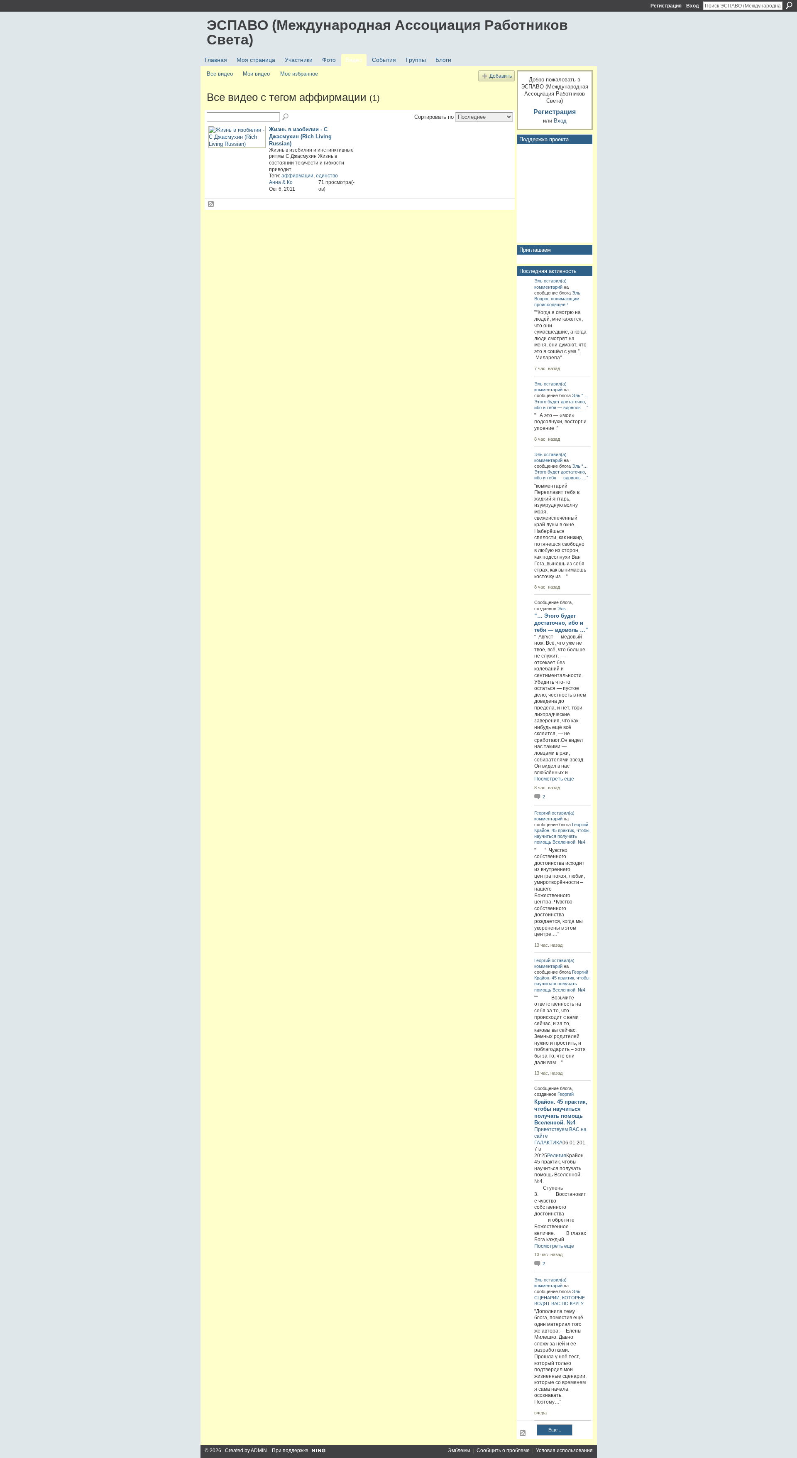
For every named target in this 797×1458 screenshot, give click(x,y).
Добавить (500, 76)
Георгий (542, 812)
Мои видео (256, 74)
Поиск (789, 5)
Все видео (220, 74)
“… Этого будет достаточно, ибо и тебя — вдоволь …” (561, 401)
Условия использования (564, 1450)
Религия (556, 1156)
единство (327, 176)
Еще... (554, 1429)
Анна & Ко (281, 182)
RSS (211, 204)
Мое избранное (299, 74)
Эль (538, 280)
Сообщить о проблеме (503, 1450)
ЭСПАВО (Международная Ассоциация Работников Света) (387, 32)
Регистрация (666, 6)
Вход (692, 6)
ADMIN (259, 1450)
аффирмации (297, 176)
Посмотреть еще (554, 779)
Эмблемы (459, 1450)
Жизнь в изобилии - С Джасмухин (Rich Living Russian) (300, 136)
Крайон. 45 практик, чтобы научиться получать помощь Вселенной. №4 (561, 836)
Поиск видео (286, 117)
